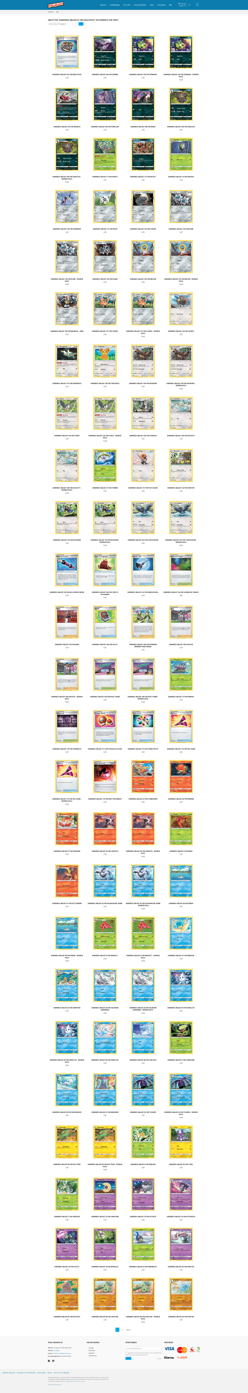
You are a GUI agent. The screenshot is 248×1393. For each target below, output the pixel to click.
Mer (170, 5)
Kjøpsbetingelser (8, 1373)
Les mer (159, 1358)
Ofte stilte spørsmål (61, 1373)
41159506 (56, 1350)
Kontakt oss (93, 1356)
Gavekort (92, 1353)
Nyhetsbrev (41, 1373)
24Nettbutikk (57, 1384)
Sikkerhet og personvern (26, 1373)
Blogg (49, 1373)
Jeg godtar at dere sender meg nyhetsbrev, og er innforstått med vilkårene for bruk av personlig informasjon (143, 1354)
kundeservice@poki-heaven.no (62, 1353)
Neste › (128, 1330)
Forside (91, 1348)
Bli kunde (92, 1350)
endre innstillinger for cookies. (78, 1381)
